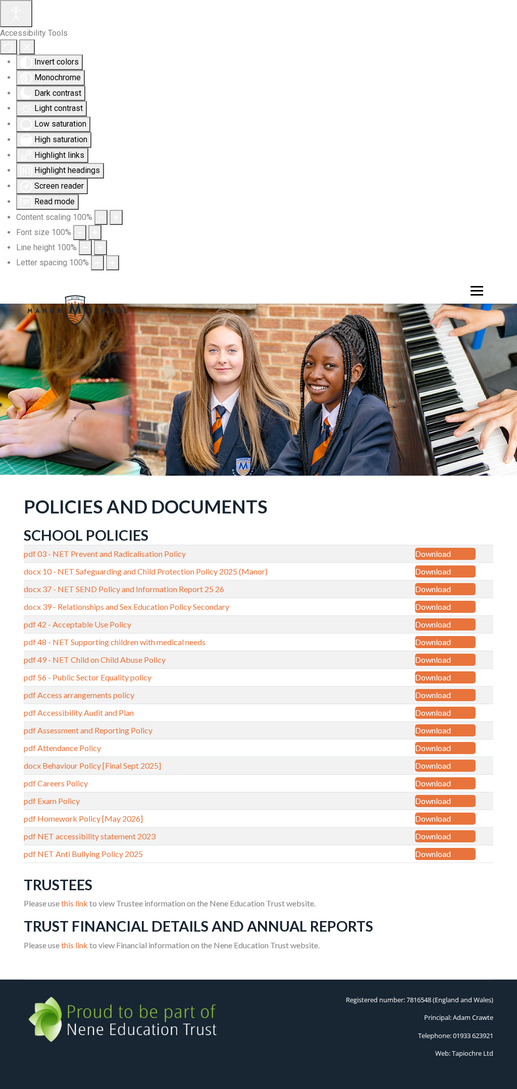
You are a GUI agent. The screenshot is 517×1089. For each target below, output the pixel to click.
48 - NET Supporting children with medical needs (121, 642)
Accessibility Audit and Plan (85, 712)
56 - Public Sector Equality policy (94, 677)
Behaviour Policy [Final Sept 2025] (101, 765)
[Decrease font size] (79, 232)
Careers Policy (62, 783)
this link (74, 903)
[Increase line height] (100, 247)
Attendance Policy (69, 748)
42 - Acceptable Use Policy (84, 624)
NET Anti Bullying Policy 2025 (90, 853)
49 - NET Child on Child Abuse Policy (101, 659)
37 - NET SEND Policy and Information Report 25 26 (133, 589)
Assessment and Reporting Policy (94, 730)
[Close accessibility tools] (27, 46)
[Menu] (475, 291)
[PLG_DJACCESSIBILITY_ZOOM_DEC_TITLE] (101, 217)
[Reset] (8, 46)
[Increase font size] (94, 232)
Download (433, 553)
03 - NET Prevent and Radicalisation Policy (111, 553)
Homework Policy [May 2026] (90, 818)
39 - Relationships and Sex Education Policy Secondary (135, 606)
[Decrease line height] (85, 247)
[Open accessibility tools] (16, 13)
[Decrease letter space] (97, 262)
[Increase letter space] (112, 262)
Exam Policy (58, 801)
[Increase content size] (116, 217)
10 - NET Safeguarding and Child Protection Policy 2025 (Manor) (155, 571)
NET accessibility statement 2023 (96, 836)
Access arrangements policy (85, 695)
